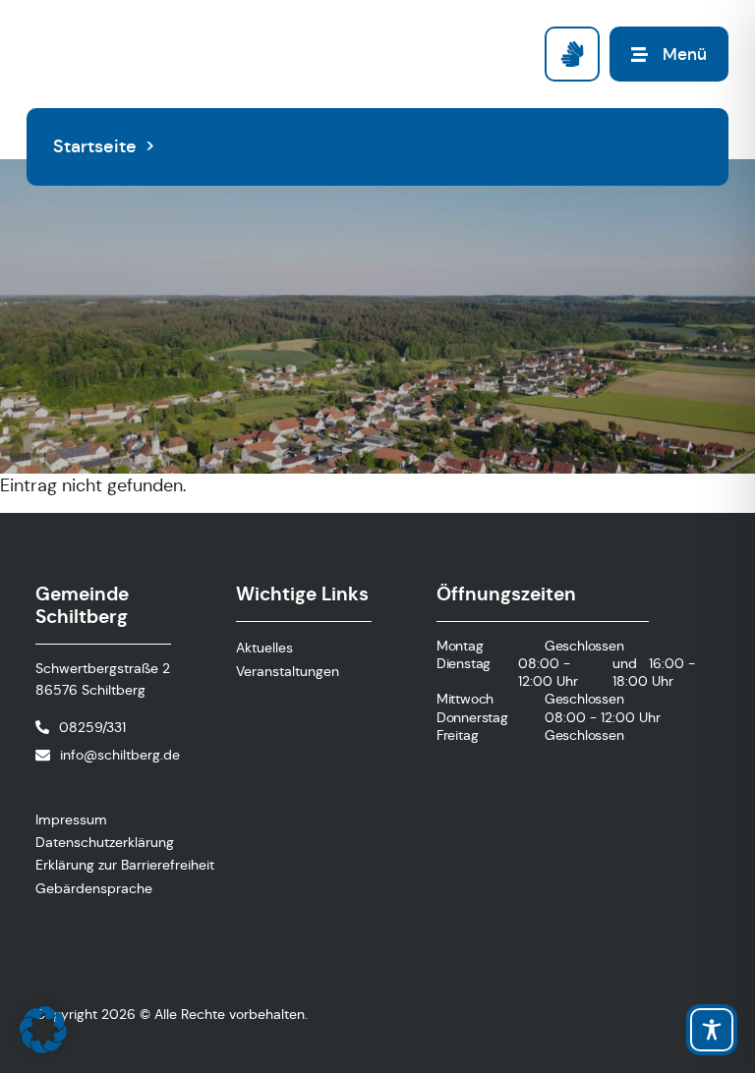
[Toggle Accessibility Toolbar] (711, 1029)
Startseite (95, 146)
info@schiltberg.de (120, 754)
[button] (43, 1030)
